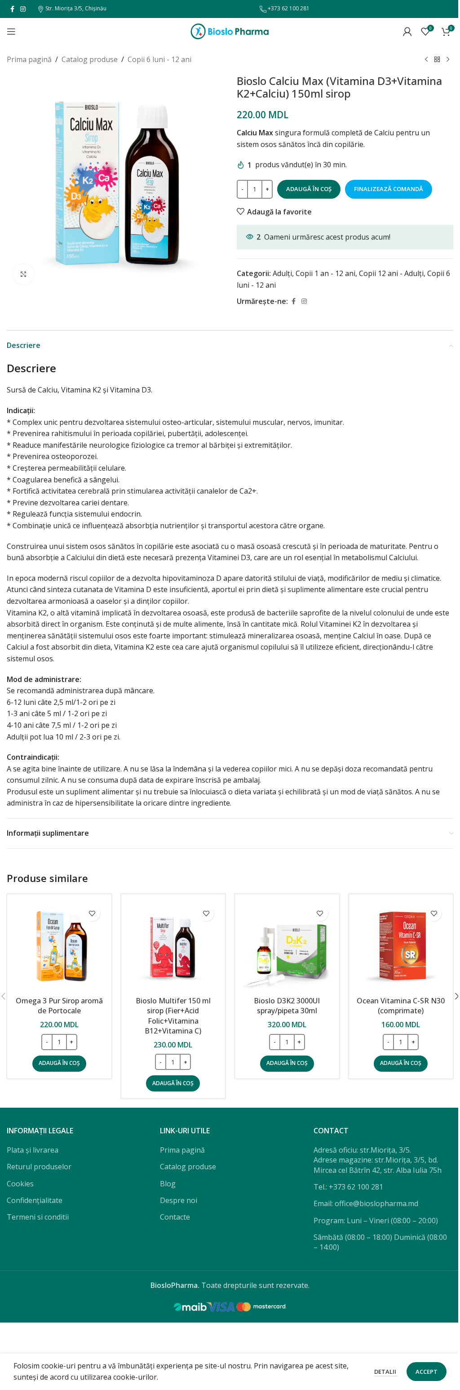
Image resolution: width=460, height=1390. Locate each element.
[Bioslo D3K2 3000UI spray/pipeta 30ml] (287, 946)
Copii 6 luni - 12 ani (159, 59)
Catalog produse (90, 59)
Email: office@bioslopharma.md (366, 1203)
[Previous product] (426, 59)
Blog (168, 1184)
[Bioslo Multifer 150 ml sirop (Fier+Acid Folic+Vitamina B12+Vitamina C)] (173, 946)
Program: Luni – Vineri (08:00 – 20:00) (376, 1220)
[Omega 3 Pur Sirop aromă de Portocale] (59, 946)
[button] (59, 1064)
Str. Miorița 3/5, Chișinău (75, 8)
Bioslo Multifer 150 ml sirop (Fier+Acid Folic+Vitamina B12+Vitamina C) (173, 1016)
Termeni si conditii (38, 1217)
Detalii (386, 1372)
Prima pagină (29, 59)
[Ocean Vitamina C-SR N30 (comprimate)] (401, 946)
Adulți (282, 273)
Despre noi (178, 1200)
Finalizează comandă (388, 189)
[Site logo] (230, 31)
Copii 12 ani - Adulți (391, 273)
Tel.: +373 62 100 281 (348, 1187)
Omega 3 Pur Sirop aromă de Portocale (59, 1006)
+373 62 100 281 (288, 8)
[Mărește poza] (23, 274)
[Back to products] (437, 59)
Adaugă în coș (309, 189)
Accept (427, 1372)
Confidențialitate (34, 1200)
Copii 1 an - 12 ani (325, 273)
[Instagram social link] (23, 9)
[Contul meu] (407, 31)
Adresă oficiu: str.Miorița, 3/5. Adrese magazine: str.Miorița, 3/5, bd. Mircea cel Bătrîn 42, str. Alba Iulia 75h (378, 1160)
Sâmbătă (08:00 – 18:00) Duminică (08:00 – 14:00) (380, 1242)
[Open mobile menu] (11, 31)
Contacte (175, 1217)
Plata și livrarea (32, 1150)
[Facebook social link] (12, 9)
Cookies (20, 1184)
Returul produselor (39, 1167)
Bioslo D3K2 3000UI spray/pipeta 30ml (287, 1006)
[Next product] (447, 59)
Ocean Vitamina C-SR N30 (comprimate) (401, 1006)
